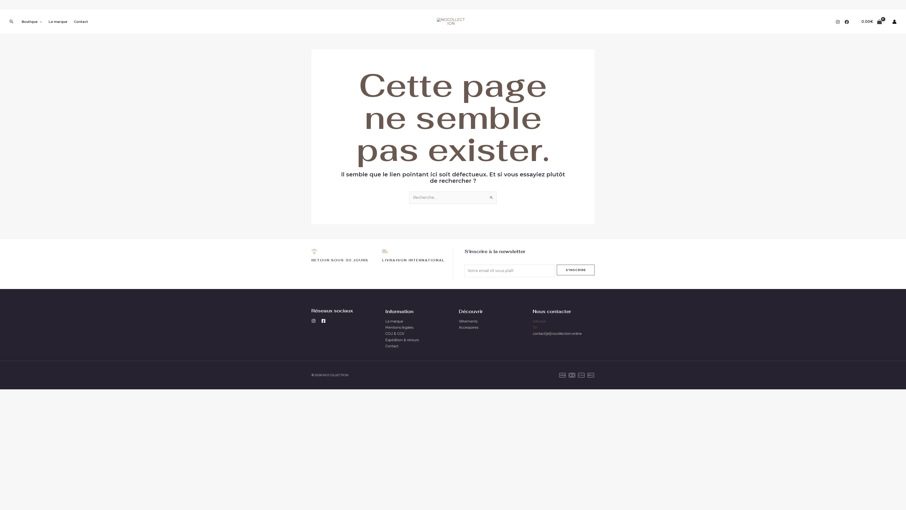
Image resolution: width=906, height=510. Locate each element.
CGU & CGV (394, 334)
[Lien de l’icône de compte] (894, 22)
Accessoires (468, 327)
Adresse (539, 321)
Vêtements (468, 321)
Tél (535, 327)
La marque (58, 22)
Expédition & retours (402, 340)
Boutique (30, 22)
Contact (81, 22)
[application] (40, 21)
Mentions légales (399, 327)
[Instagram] (838, 22)
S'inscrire (576, 270)
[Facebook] (847, 22)
